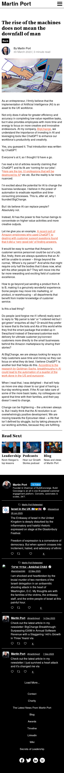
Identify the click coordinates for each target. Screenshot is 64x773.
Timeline (32, 728)
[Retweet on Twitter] (19, 504)
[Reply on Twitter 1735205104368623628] (13, 643)
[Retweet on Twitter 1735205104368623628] (19, 643)
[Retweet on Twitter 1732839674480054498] (19, 671)
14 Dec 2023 (49, 618)
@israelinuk (53, 509)
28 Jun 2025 (17, 513)
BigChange (44, 129)
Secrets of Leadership (32, 749)
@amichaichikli (18, 571)
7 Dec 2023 (48, 653)
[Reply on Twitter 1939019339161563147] (13, 554)
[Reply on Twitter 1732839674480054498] (13, 671)
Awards (32, 721)
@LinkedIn (40, 638)
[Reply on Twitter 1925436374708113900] (13, 608)
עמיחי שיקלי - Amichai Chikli (29, 567)
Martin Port (18, 618)
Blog (32, 714)
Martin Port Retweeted (32, 504)
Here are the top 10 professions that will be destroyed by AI (28, 173)
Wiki (32, 742)
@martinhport (33, 618)
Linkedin (32, 735)
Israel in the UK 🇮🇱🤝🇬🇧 (26, 509)
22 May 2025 (35, 571)
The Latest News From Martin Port (32, 707)
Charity (32, 700)
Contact (32, 693)
